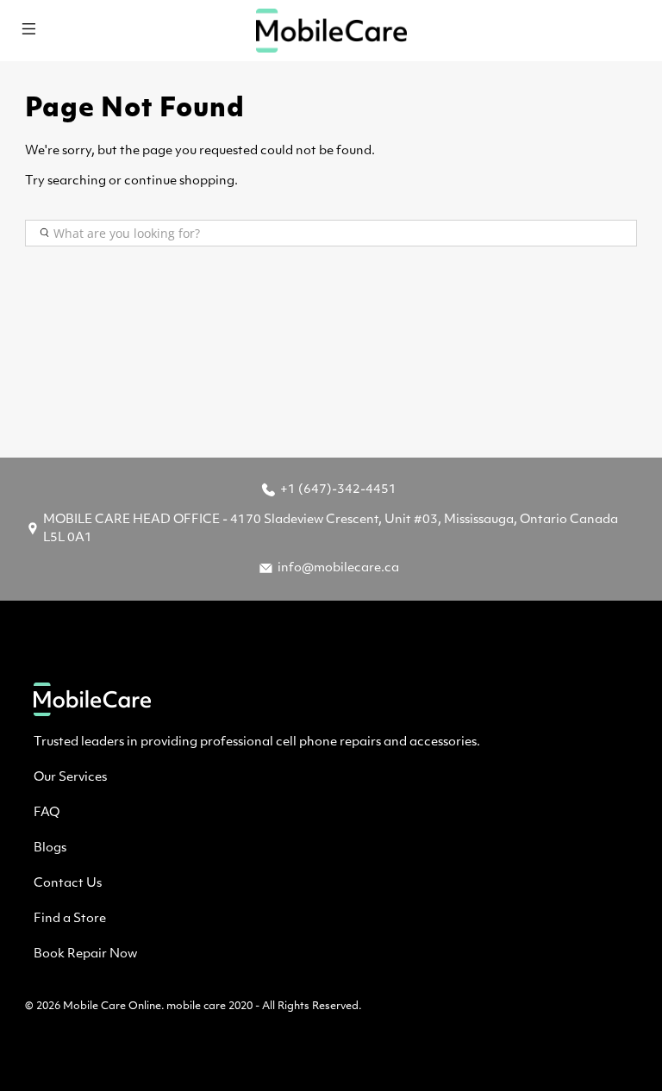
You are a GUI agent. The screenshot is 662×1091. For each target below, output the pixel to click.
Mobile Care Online (112, 1006)
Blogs (50, 848)
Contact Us (68, 883)
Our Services (70, 777)
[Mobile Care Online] (331, 31)
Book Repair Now (85, 954)
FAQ (46, 813)
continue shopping (179, 181)
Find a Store (70, 919)
